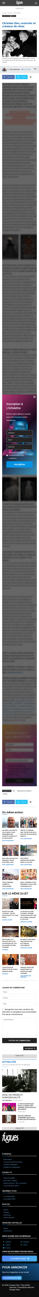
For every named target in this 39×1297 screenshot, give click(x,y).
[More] (30, 77)
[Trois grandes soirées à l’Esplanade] (10, 874)
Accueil (4, 13)
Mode (13, 16)
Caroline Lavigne (26, 921)
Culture (10, 13)
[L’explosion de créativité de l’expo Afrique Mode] (10, 959)
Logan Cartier (7, 919)
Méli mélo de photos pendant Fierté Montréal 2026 (10, 860)
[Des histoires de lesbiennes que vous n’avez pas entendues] (9, 1119)
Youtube (8, 1248)
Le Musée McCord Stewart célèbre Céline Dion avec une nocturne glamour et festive (28, 915)
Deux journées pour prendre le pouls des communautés (28, 884)
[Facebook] (3, 1241)
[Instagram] (21, 1241)
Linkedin (7, 1245)
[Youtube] (3, 1247)
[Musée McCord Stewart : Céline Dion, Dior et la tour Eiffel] (10, 903)
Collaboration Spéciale (25, 976)
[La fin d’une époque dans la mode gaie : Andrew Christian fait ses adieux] (9, 1107)
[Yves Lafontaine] (4, 69)
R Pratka (5, 949)
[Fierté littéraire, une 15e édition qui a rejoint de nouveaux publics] (28, 822)
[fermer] (34, 397)
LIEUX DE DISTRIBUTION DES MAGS (17, 1251)
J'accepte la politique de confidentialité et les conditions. (17, 455)
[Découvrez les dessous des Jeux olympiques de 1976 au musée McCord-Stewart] (10, 931)
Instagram (26, 1242)
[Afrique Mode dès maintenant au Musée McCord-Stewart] (28, 959)
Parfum (5, 794)
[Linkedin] (3, 1244)
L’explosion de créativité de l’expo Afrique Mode (10, 969)
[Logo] (19, 3)
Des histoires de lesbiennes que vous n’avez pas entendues (27, 1117)
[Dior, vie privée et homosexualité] (19, 1080)
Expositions (17, 13)
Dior (14, 791)
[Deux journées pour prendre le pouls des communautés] (28, 874)
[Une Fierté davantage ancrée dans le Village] (28, 850)
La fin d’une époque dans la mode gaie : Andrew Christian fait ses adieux (27, 1106)
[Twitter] (21, 1244)
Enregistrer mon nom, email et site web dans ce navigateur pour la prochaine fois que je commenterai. (19, 1011)
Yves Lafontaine (15, 69)
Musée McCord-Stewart (24, 791)
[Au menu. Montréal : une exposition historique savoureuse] (28, 931)
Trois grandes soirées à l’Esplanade (7, 884)
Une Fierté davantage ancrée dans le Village (27, 860)
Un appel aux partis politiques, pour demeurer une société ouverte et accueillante (9, 834)
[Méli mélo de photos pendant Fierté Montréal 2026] (10, 850)
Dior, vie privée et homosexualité (12, 1096)
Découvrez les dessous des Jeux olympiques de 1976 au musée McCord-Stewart (9, 943)
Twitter (25, 1245)
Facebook (8, 1242)
